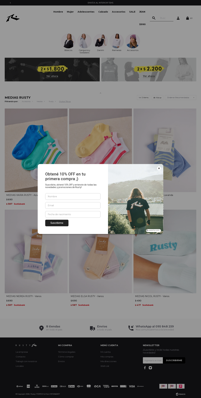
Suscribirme (56, 222)
